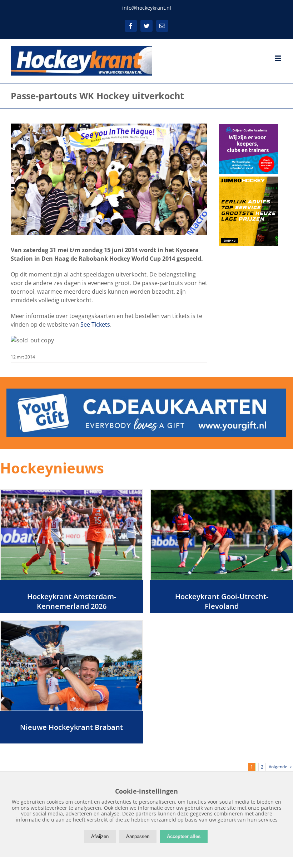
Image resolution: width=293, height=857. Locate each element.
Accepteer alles (183, 836)
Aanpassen (137, 836)
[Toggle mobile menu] (278, 58)
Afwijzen (100, 836)
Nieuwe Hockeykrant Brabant (71, 727)
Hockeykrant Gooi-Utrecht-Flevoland (221, 601)
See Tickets (95, 324)
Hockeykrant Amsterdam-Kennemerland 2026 (71, 601)
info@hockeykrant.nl (146, 7)
